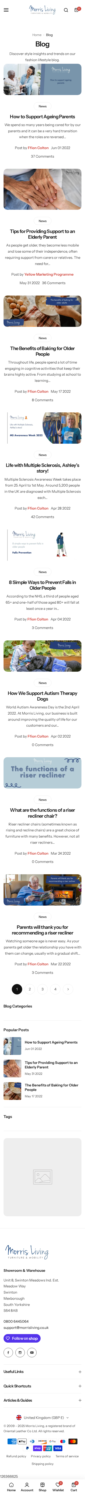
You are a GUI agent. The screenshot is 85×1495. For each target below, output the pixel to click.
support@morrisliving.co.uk (26, 1327)
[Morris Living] (42, 10)
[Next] (68, 989)
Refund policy (16, 1456)
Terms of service (67, 1456)
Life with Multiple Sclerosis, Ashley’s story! (42, 468)
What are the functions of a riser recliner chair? (42, 813)
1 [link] (17, 989)
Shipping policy (43, 1464)
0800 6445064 (16, 1321)
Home (37, 35)
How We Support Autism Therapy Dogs (42, 696)
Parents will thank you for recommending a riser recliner (42, 930)
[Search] (66, 10)
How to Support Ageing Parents (42, 116)
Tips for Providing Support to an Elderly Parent (42, 234)
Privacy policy (41, 1456)
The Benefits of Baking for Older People (42, 351)
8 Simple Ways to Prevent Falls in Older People (42, 585)
